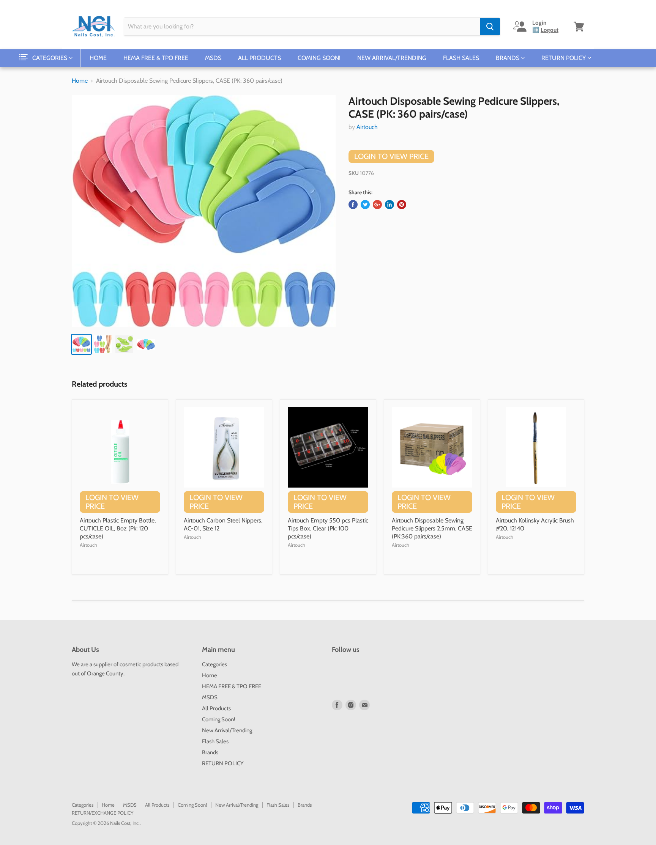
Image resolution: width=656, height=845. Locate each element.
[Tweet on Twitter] (365, 204)
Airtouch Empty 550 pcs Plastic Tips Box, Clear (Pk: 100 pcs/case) (328, 528)
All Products (259, 57)
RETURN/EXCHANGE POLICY (102, 813)
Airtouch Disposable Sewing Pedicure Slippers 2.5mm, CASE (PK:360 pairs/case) (432, 528)
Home (98, 57)
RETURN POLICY (564, 57)
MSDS (213, 57)
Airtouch (367, 127)
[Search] (490, 26)
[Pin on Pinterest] (401, 204)
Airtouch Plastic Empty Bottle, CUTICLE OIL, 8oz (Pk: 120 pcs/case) (118, 528)
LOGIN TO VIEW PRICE (391, 156)
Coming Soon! (319, 57)
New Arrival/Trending (391, 57)
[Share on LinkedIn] (389, 204)
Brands (508, 57)
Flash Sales (461, 57)
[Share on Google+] (377, 204)
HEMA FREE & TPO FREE (155, 57)
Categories (50, 57)
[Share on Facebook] (353, 204)
